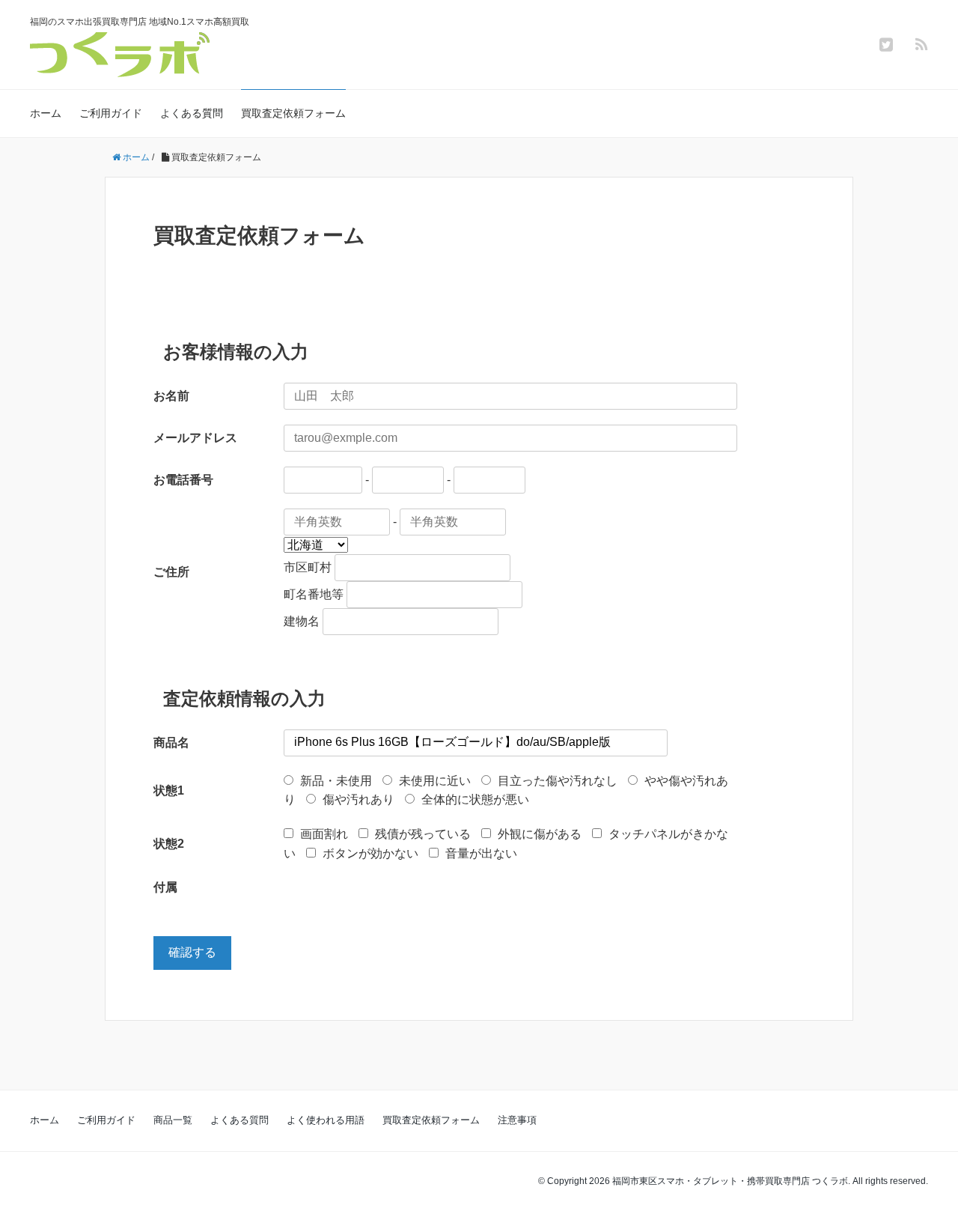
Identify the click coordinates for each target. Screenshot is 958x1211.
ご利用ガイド (110, 113)
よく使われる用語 (325, 1120)
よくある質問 (191, 113)
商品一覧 (172, 1120)
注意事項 (517, 1120)
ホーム (45, 113)
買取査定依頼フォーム (293, 113)
